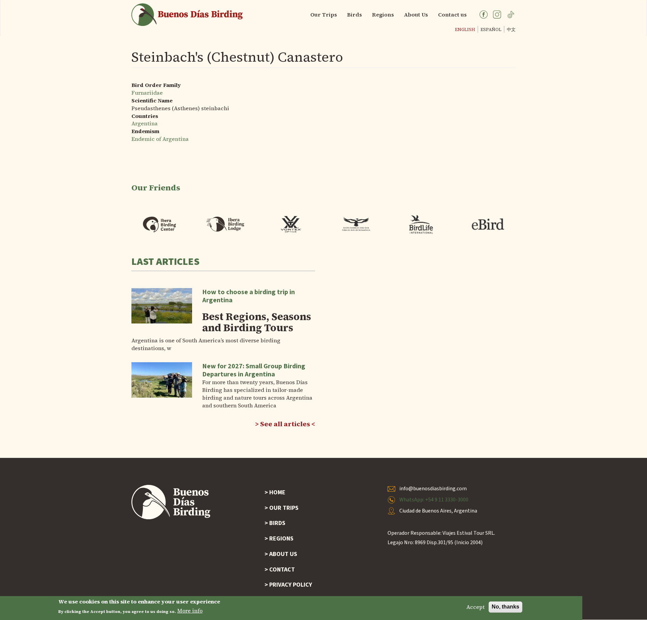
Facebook (484, 14)
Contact (282, 569)
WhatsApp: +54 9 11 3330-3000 (433, 499)
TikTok (510, 14)
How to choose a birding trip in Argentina (248, 296)
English (465, 29)
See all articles (285, 424)
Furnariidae (147, 92)
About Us (416, 14)
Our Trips (323, 14)
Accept (475, 607)
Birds (354, 14)
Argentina (144, 123)
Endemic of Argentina (160, 139)
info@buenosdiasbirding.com (433, 488)
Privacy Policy (290, 585)
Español (491, 29)
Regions (383, 14)
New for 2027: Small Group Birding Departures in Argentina (253, 370)
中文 (511, 29)
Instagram (497, 14)
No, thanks (505, 607)
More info (190, 611)
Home (277, 492)
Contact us (452, 14)
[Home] (189, 14)
